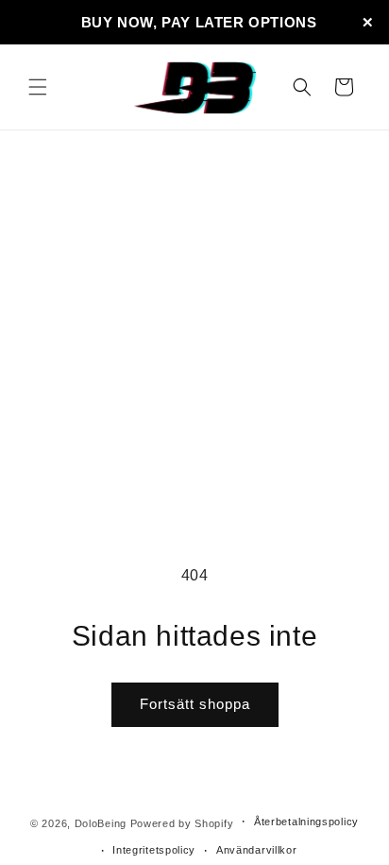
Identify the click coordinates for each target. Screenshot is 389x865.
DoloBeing (101, 822)
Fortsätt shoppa (195, 704)
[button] (38, 87)
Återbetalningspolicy (306, 821)
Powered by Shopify (182, 822)
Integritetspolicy (153, 850)
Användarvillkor (256, 850)
